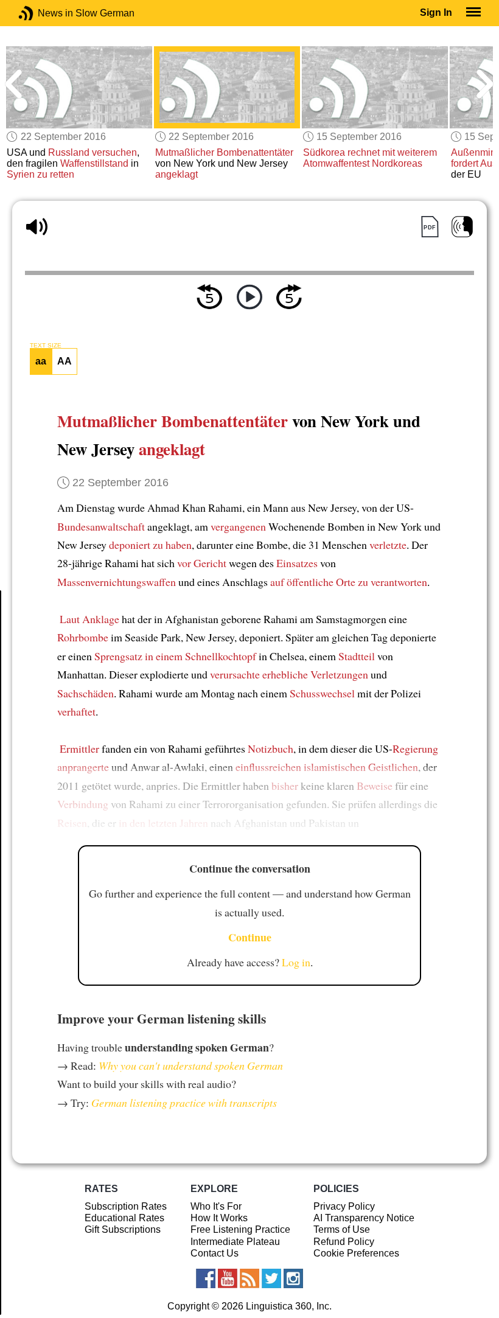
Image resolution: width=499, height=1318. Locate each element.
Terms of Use (341, 1229)
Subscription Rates (126, 1206)
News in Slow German (44, 13)
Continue (249, 937)
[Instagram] (293, 1278)
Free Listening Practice (240, 1229)
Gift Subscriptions (123, 1229)
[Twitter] (271, 1278)
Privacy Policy (344, 1206)
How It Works (219, 1218)
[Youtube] (227, 1278)
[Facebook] (205, 1278)
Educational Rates (124, 1218)
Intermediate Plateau (235, 1241)
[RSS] (249, 1278)
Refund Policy (343, 1241)
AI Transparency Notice (363, 1218)
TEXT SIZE (45, 346)
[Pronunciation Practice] (462, 226)
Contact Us (214, 1253)
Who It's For (216, 1206)
